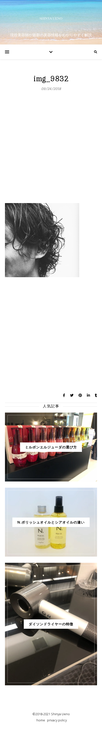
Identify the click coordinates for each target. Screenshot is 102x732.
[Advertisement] (51, 150)
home (40, 720)
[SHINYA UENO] (51, 18)
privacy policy (57, 720)
